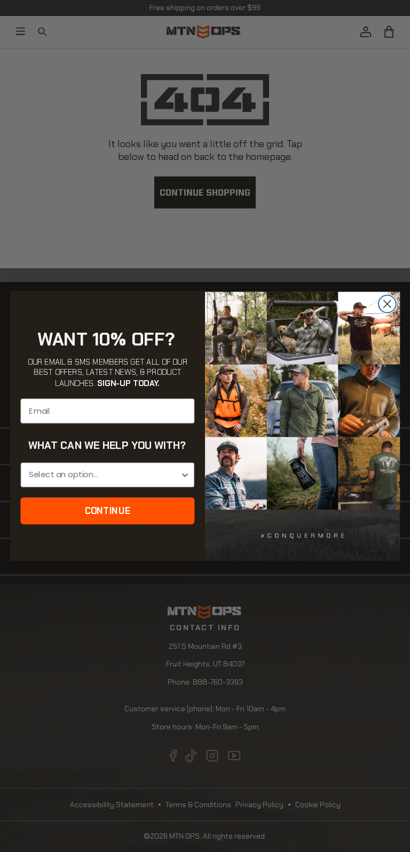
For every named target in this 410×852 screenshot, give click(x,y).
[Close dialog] (387, 304)
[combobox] (104, 475)
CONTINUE (107, 511)
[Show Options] (185, 475)
